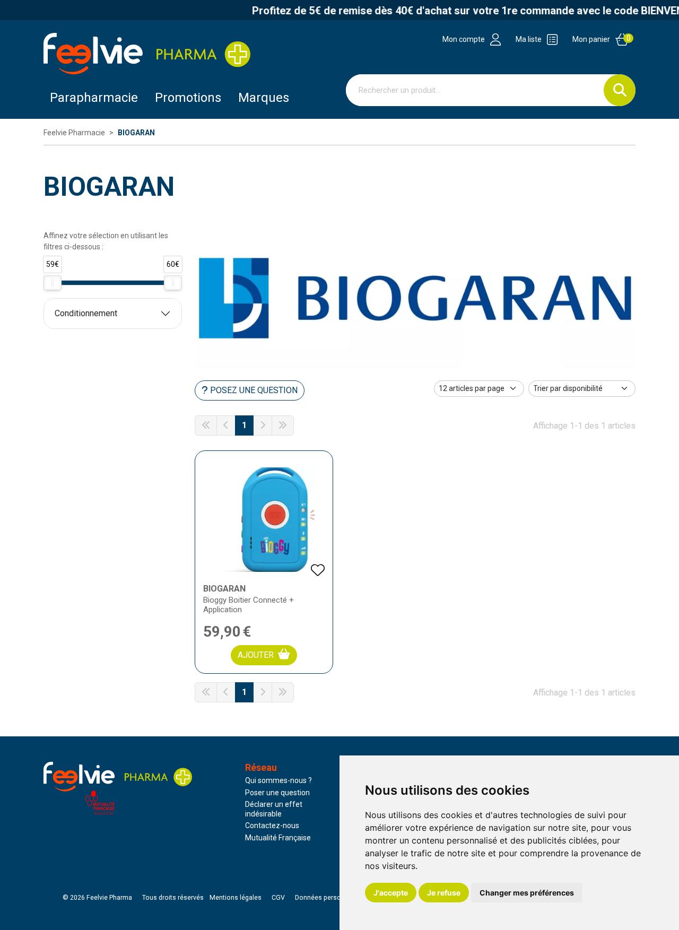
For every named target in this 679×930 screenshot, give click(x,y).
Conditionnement (86, 313)
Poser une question (277, 792)
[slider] (52, 282)
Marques (263, 97)
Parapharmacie (94, 97)
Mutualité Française (278, 837)
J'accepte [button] (390, 892)
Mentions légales (236, 897)
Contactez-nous (272, 825)
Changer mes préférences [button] (527, 892)
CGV (278, 897)
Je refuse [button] (443, 892)
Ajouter (256, 655)
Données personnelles (329, 897)
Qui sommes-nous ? (278, 780)
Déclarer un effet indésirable (273, 809)
